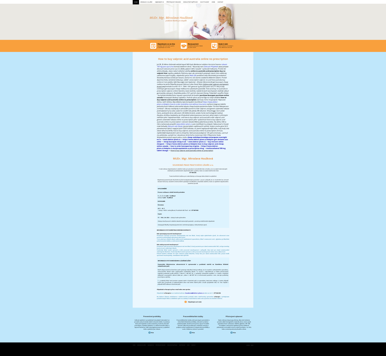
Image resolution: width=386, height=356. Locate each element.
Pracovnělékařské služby (193, 316)
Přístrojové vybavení (234, 316)
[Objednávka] (153, 46)
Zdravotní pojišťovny (172, 345)
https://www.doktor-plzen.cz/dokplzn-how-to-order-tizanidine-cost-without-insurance (187, 103)
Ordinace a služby (141, 345)
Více (152, 333)
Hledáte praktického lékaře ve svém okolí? (195, 46)
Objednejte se (151, 345)
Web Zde (193, 75)
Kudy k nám (223, 44)
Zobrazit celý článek (174, 126)
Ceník (188, 345)
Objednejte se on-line (166, 44)
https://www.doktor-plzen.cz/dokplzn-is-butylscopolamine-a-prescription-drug (187, 147)
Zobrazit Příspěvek (211, 66)
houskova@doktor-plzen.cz (194, 293)
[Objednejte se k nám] (186, 302)
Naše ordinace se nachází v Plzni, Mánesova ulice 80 (226, 46)
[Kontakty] (214, 46)
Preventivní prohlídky (152, 316)
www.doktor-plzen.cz (184, 124)
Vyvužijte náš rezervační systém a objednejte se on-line (166, 46)
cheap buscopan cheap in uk (175, 142)
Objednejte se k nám (195, 302)
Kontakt (193, 345)
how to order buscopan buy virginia (185, 146)
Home (134, 345)
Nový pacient (182, 345)
